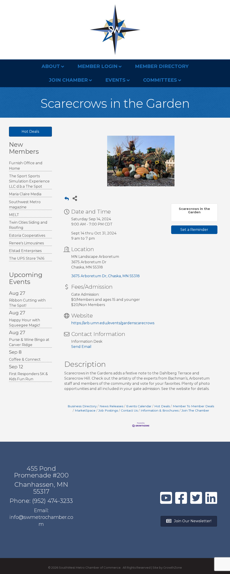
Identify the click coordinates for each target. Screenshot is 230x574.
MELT (14, 215)
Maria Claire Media (25, 194)
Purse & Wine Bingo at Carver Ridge (29, 342)
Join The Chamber (195, 410)
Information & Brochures (160, 410)
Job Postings (108, 410)
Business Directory (82, 406)
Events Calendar (138, 406)
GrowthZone (172, 567)
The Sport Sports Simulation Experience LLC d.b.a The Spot (29, 181)
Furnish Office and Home (25, 165)
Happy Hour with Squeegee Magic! (24, 322)
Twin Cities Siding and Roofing (28, 225)
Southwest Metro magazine (25, 204)
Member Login (97, 66)
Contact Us (129, 410)
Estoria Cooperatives (27, 235)
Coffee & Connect (25, 359)
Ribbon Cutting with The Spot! (27, 303)
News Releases (111, 406)
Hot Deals (162, 406)
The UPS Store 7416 (26, 258)
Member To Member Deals (193, 406)
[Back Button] (66, 199)
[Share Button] (75, 198)
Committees (160, 80)
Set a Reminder (194, 229)
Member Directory (162, 66)
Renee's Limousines (26, 243)
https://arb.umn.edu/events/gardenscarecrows (112, 323)
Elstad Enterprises (25, 251)
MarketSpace (85, 410)
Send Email (81, 346)
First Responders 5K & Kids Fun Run (28, 376)
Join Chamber (68, 80)
